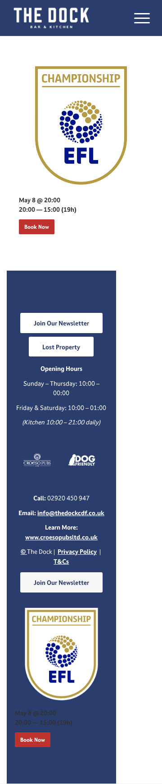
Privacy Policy (77, 551)
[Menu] (137, 18)
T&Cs (61, 561)
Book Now (36, 226)
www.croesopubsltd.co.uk (61, 537)
